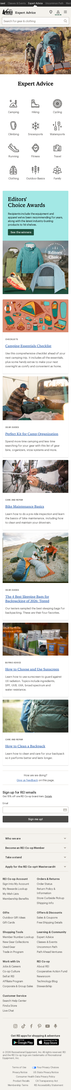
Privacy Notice (20, 1072)
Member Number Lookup (18, 936)
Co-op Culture (11, 971)
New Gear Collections (16, 941)
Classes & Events (47, 941)
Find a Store (10, 1005)
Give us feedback (27, 780)
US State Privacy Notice (45, 1072)
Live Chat (8, 1010)
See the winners (21, 232)
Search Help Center (14, 1000)
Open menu (65, 12)
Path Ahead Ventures (49, 951)
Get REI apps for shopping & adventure (35, 1035)
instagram (15, 1026)
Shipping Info (45, 902)
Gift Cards (9, 922)
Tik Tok (23, 1026)
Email (5, 803)
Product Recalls (21, 1080)
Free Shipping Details (49, 922)
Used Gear (9, 946)
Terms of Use (19, 1067)
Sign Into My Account (16, 883)
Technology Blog (47, 981)
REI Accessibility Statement (48, 1085)
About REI (43, 966)
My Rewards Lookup (15, 888)
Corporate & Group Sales (18, 986)
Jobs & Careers (12, 966)
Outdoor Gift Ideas (14, 917)
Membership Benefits (16, 898)
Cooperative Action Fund (52, 971)
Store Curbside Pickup (50, 898)
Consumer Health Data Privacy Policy (35, 1076)
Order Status (44, 883)
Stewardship (44, 986)
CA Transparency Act (47, 1080)
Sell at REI (8, 976)
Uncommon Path (47, 946)
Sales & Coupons (47, 917)
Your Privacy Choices (47, 1067)
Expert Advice (25, 12)
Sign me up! (35, 819)
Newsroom (43, 976)
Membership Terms (18, 1085)
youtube (47, 1026)
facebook (31, 1026)
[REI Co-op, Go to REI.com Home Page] (7, 12)
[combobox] (35, 21)
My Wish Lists (11, 893)
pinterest (39, 1026)
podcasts (55, 1026)
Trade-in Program (13, 951)
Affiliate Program (13, 981)
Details (48, 796)
